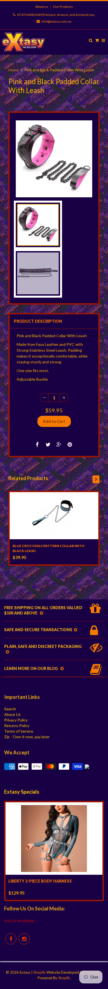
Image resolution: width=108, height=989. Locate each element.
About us (41, 6)
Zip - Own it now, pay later (27, 736)
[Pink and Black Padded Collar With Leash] (54, 158)
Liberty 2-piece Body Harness (40, 881)
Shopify (40, 972)
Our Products (63, 6)
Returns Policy (16, 725)
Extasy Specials (21, 792)
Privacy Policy (16, 720)
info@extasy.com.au (56, 21)
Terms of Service (18, 731)
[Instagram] (24, 938)
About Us (12, 714)
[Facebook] (10, 938)
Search (10, 708)
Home (13, 69)
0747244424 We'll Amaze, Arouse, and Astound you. (56, 15)
